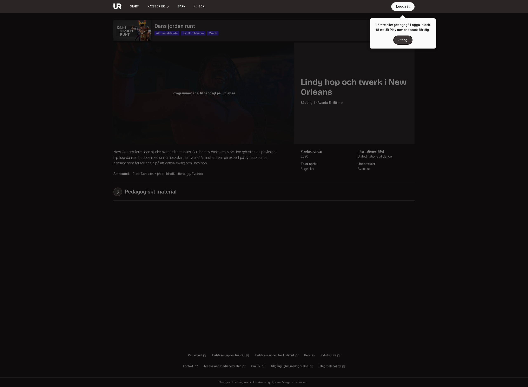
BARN (181, 6)
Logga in (403, 6)
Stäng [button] (402, 40)
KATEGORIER (156, 6)
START (134, 6)
